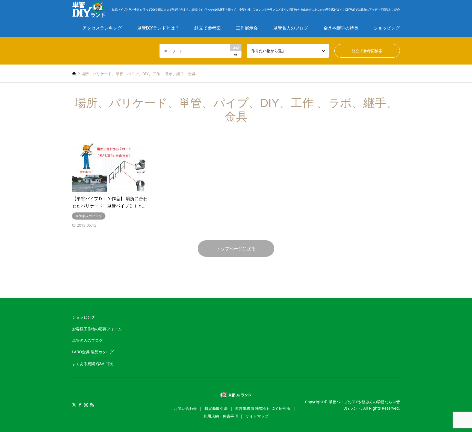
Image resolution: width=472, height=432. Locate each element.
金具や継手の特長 (340, 28)
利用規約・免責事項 (220, 416)
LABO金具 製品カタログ (93, 351)
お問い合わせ (185, 408)
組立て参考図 (207, 28)
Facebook (80, 405)
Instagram (86, 405)
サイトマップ (257, 416)
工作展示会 (247, 28)
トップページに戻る (236, 249)
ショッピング (387, 28)
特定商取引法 (216, 408)
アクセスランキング (102, 28)
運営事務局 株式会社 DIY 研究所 (262, 408)
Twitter (74, 405)
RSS (92, 405)
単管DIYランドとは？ (158, 28)
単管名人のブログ (290, 28)
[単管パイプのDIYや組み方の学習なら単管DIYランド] (236, 395)
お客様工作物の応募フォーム (97, 328)
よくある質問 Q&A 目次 (92, 363)
